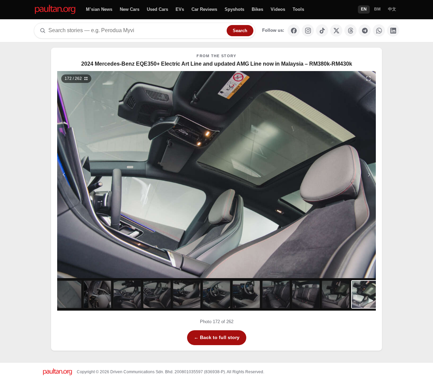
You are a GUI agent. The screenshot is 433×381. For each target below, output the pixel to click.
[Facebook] (294, 30)
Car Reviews (204, 9)
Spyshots (234, 9)
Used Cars (157, 9)
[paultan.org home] (55, 9)
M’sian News (99, 9)
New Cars (129, 9)
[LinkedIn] (393, 30)
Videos (278, 9)
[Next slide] (336, 174)
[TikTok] (322, 30)
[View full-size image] (368, 78)
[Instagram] (308, 30)
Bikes (257, 9)
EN (364, 9)
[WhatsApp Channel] (379, 30)
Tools (298, 9)
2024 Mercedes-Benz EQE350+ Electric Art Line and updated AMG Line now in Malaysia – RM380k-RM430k (216, 64)
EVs (180, 9)
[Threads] (350, 30)
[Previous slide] (97, 174)
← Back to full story (217, 337)
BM (377, 9)
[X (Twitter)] (336, 30)
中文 (392, 9)
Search (240, 30)
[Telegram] (365, 30)
